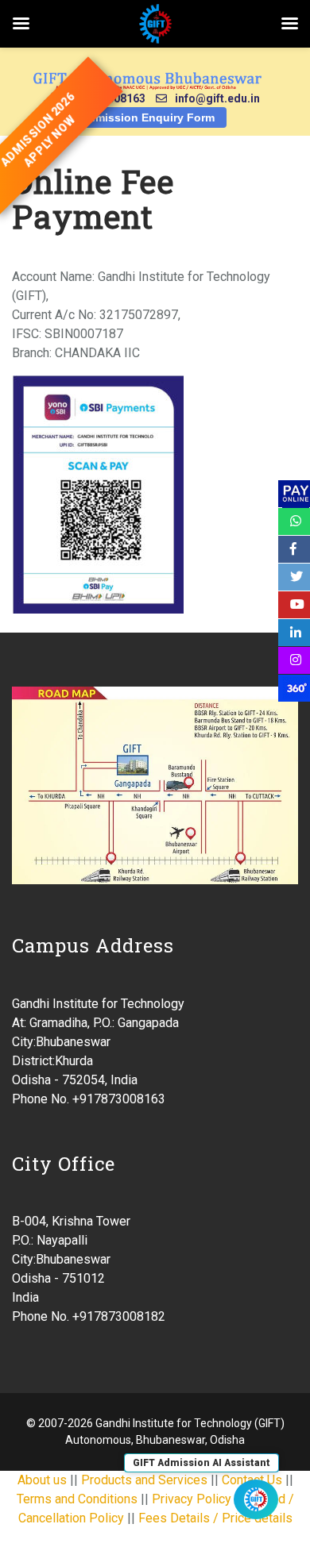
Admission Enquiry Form (147, 117)
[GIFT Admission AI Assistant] (256, 1499)
